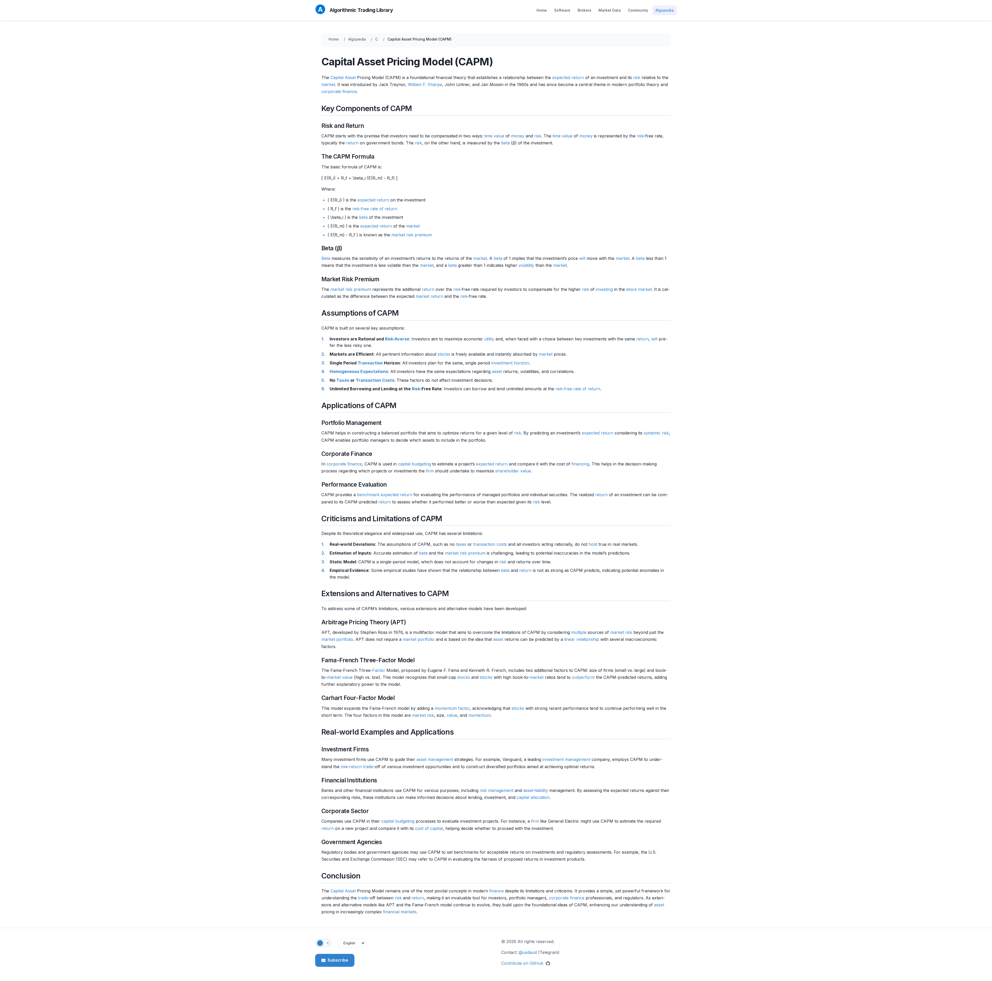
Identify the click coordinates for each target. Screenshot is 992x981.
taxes (461, 544)
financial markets (399, 911)
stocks (444, 354)
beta (505, 142)
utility (489, 338)
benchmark (368, 494)
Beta (325, 258)
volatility (526, 265)
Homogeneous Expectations (359, 371)
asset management (434, 759)
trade (368, 766)
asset (497, 371)
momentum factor (452, 708)
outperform (583, 677)
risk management (496, 790)
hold (593, 544)
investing (604, 289)
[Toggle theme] (323, 943)
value (452, 715)
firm (430, 470)
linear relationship (581, 639)
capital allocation (533, 797)
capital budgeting (414, 463)
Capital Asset (343, 77)
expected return (568, 77)
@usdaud (528, 952)
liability (541, 790)
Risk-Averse (397, 338)
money (517, 135)
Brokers (584, 10)
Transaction (370, 362)
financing (580, 463)
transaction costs (490, 544)
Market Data (610, 10)
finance (496, 890)
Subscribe (338, 960)
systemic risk (656, 432)
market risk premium (411, 234)
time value (494, 135)
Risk (416, 388)
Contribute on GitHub (523, 963)
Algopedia (664, 10)
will (582, 258)
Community (638, 10)
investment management (566, 759)
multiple (578, 632)
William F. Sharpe (425, 84)
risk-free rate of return (374, 208)
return (352, 142)
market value (340, 677)
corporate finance (339, 91)
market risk (621, 632)
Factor (378, 670)
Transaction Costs (375, 380)
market (328, 84)
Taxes (342, 380)
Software (562, 10)
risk (636, 77)
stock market (639, 289)
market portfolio (337, 639)
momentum (479, 715)
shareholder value (513, 470)
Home (542, 10)
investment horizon (510, 362)
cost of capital (429, 828)
